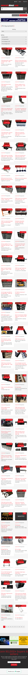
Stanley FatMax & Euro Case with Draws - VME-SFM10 (20, 86)
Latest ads (15, 15)
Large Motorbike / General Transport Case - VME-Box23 (6, 134)
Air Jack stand (18, 387)
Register (25, 1)
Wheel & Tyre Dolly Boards (21, 178)
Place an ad (24, 15)
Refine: (2, 35)
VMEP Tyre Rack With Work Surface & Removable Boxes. (7, 222)
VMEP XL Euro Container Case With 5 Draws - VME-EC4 (6, 457)
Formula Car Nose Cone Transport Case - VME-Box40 (20, 245)
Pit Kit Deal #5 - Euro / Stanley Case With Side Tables (6, 340)
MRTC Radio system (5, 315)
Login (20, 1)
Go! (25, 8)
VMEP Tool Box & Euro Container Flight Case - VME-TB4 (20, 433)
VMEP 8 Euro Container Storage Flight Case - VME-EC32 (7, 364)
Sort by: (14, 29)
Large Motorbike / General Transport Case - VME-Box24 (6, 62)
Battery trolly (4, 617)
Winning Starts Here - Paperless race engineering (6, 526)
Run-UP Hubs (18, 549)
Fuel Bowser (17, 525)
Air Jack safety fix (19, 617)
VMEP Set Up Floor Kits (20, 339)
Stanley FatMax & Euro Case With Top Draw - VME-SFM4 (7, 245)
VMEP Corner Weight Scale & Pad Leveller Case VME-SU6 (7, 110)
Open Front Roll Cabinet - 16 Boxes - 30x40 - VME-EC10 (6, 269)
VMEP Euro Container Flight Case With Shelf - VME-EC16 (20, 134)
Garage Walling (4, 549)
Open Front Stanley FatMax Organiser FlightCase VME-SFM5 (21, 316)
